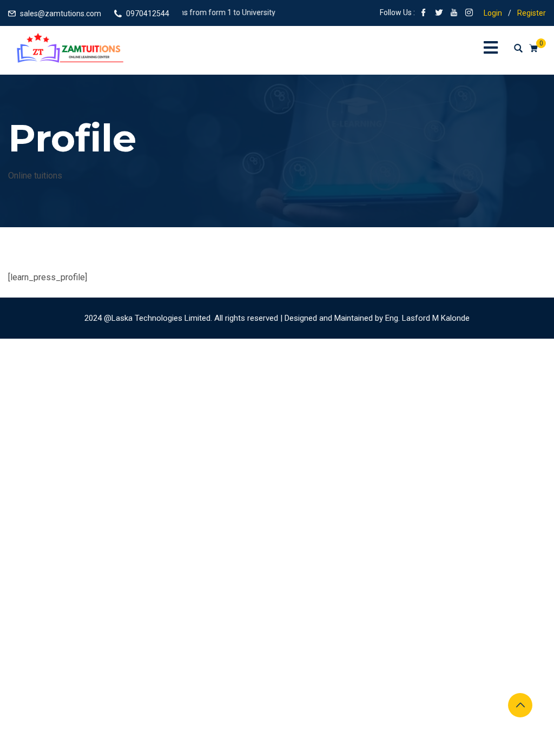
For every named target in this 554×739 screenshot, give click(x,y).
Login (493, 13)
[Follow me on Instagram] (469, 13)
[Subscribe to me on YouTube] (454, 13)
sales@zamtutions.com (60, 13)
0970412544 (147, 13)
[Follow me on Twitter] (439, 13)
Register (531, 13)
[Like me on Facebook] (423, 13)
